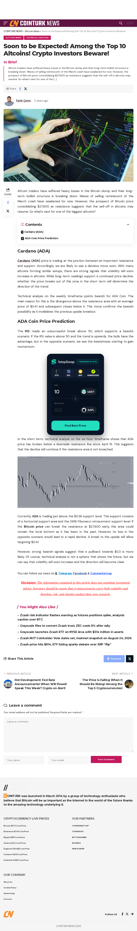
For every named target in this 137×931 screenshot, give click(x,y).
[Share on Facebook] (19, 89)
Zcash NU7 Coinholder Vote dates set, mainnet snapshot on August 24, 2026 (75, 638)
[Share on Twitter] (25, 89)
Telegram (65, 573)
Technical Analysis (37, 37)
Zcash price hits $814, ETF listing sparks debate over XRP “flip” (65, 644)
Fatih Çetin (23, 100)
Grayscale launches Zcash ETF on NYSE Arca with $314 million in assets (71, 632)
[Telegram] (132, 914)
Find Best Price (75, 425)
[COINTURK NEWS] (35, 23)
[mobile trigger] (7, 23)
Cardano (23, 261)
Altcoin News (13, 37)
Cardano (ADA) (33, 231)
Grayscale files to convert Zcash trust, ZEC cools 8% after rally (65, 625)
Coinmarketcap (101, 573)
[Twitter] (127, 914)
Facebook (80, 573)
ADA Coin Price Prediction (41, 238)
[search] (120, 23)
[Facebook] (122, 914)
